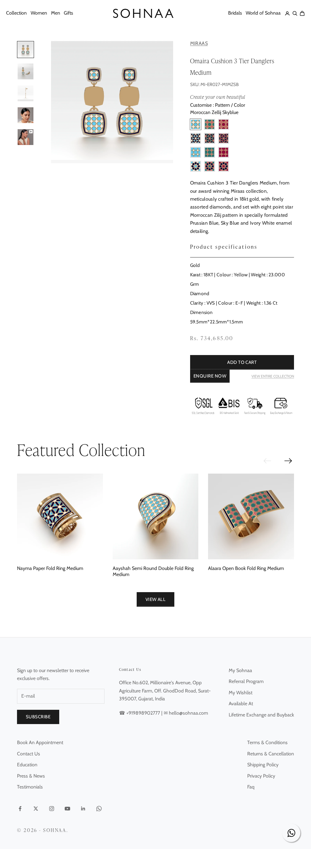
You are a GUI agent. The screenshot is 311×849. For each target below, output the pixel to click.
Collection (16, 13)
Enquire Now (210, 376)
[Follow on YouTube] (67, 809)
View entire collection (272, 376)
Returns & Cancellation (270, 754)
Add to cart (242, 362)
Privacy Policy (261, 776)
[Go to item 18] (25, 71)
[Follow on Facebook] (20, 809)
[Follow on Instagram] (52, 809)
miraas (199, 43)
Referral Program (246, 681)
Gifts (68, 13)
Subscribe (38, 717)
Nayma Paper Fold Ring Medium (50, 568)
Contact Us (28, 754)
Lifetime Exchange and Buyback (261, 715)
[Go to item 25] (25, 93)
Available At (241, 703)
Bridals (235, 13)
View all (155, 599)
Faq (251, 787)
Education (27, 765)
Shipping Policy (263, 765)
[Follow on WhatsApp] (99, 809)
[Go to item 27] (25, 137)
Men (55, 13)
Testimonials (30, 787)
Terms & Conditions (267, 742)
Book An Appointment (40, 742)
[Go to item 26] (25, 115)
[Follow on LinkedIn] (83, 809)
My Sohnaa (240, 670)
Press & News (31, 776)
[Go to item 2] (25, 49)
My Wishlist (240, 692)
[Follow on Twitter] (36, 809)
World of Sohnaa (263, 13)
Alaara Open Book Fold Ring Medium (246, 568)
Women (39, 13)
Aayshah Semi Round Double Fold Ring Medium (153, 571)
